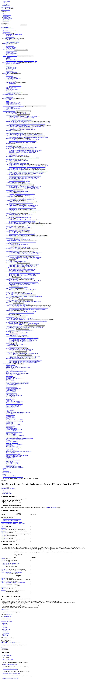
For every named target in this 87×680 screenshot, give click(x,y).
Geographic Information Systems (13, 240)
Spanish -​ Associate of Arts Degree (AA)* (18, 344)
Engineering (8, 215)
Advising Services (10, 52)
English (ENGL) (9, 400)
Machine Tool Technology (11, 271)
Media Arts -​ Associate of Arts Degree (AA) (18, 287)
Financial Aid (9, 57)
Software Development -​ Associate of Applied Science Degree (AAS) (24, 338)
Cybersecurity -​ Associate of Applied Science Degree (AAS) (22, 194)
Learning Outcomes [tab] (7, 493)
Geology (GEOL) (10, 416)
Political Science (9, 302)
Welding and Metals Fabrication (13, 358)
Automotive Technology (11, 138)
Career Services (9, 76)
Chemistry (8, 161)
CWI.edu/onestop (7, 618)
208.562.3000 (9, 614)
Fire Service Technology (11, 231)
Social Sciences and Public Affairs (13, 104)
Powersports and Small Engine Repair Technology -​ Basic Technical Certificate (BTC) (27, 309)
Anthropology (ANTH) (11, 369)
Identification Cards (10, 79)
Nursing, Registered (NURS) (12, 443)
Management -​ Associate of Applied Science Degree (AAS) (21, 278)
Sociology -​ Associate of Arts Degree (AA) (18, 335)
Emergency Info (6, 629)
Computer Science (10, 182)
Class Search (6, 21)
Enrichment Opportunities (8, 94)
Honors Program (9, 97)
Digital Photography (10, 200)
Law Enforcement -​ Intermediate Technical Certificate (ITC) (21, 270)
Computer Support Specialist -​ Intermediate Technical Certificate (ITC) (24, 188)
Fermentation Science (10, 228)
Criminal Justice (9, 190)
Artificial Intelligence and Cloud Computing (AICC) (17, 373)
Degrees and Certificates (11, 47)
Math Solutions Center (11, 87)
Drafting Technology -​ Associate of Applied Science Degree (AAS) (23, 205)
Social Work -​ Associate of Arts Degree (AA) (18, 332)
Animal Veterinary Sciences (12, 127)
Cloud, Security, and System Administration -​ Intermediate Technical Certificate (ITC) (27, 172)
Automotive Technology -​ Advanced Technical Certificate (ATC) (23, 141)
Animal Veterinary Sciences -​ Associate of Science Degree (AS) (22, 129)
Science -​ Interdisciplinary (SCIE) (13, 454)
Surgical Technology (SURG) (12, 463)
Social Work (8, 331)
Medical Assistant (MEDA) (12, 437)
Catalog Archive (6, 19)
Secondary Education (10, 322)
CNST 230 (3, 532)
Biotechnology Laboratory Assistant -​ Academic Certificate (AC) (22, 147)
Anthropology (9, 130)
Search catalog (4, 24)
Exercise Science (9, 226)
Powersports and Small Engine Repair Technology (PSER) (18, 451)
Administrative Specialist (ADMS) (13, 366)
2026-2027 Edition (7, 28)
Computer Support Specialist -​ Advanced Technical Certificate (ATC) (23, 187)
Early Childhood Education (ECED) (14, 395)
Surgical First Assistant (11, 348)
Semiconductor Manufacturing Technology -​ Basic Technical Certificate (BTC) (26, 327)
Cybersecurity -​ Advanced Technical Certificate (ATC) (20, 195)
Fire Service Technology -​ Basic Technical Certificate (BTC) (22, 234)
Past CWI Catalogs (7, 32)
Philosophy (8, 297)
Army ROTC (9, 96)
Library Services (12, 83)
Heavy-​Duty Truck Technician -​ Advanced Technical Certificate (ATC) (24, 258)
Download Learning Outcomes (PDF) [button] (11, 673)
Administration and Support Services (14, 34)
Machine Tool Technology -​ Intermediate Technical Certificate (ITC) (23, 274)
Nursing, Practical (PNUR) (12, 441)
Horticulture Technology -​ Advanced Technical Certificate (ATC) (23, 265)
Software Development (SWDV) (13, 460)
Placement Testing (10, 54)
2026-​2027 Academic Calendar (12, 40)
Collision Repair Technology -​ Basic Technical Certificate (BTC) (23, 178)
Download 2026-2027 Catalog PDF (11, 678)
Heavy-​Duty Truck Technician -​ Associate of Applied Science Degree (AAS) (25, 257)
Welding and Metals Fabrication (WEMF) (15, 467)
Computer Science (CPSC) (12, 387)
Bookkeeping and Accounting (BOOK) (14, 378)
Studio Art (8, 345)
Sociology (8, 334)
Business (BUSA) (10, 379)
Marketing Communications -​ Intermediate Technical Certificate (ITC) (24, 283)
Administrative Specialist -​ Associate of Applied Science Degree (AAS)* (24, 116)
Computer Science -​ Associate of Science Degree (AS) (20, 183)
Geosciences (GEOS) (10, 417)
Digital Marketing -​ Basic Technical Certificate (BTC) (20, 284)
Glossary (5, 469)
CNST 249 (3, 539)
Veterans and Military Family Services (14, 92)
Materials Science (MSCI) (11, 433)
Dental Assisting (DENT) (11, 393)
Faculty (4, 468)
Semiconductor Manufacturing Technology (15, 326)
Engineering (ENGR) (10, 399)
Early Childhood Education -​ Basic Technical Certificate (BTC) (22, 211)
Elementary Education (10, 213)
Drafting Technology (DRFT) (12, 394)
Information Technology (11, 81)
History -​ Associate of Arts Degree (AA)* (18, 261)
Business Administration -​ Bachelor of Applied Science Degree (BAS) (24, 157)
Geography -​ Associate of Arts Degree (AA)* (18, 244)
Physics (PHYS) (9, 449)
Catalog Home (6, 4)
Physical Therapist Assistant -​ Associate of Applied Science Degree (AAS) (25, 301)
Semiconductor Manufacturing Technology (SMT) (17, 455)
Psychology (8, 314)
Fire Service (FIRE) (10, 410)
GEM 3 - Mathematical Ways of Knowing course (11, 522)
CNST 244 (3, 538)
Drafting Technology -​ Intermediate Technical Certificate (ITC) (22, 208)
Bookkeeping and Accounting (12, 148)
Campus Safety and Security (12, 74)
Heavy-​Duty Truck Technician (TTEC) (14, 419)
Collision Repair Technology (12, 174)
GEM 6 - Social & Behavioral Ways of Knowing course (13, 523)
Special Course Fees (51, 507)
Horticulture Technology (11, 262)
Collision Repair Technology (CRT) (13, 384)
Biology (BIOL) (9, 376)
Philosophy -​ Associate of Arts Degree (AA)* (18, 298)
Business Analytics (10, 159)
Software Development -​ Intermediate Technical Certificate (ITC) (23, 340)
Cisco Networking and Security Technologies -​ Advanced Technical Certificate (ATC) (27, 167)
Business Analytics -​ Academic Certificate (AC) (19, 160)
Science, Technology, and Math (13, 103)
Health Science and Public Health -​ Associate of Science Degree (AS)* (24, 249)
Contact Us (5, 631)
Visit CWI (8, 10)
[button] (8, 488)
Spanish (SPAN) (9, 461)
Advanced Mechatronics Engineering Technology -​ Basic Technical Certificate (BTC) (27, 124)
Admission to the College (11, 51)
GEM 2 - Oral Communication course (11, 520)
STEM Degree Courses (11, 109)
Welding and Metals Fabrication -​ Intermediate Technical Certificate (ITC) (24, 361)
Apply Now (3, 10)
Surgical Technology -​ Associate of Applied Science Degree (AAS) (23, 353)
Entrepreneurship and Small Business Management (17, 223)
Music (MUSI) (9, 440)
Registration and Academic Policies (10, 62)
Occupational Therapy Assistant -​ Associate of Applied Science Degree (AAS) (25, 296)
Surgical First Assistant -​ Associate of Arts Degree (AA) (21, 349)
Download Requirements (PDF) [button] (10, 664)
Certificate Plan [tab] (6, 492)
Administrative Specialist (11, 115)
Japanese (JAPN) (9, 427)
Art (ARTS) (8, 372)
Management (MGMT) (11, 430)
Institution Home (6, 5)
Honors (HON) (9, 423)
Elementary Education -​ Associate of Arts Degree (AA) (20, 214)
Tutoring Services (12, 84)
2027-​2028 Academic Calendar (12, 42)
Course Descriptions (7, 363)
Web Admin (5, 635)
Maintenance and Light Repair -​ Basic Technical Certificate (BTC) (23, 142)
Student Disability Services (12, 89)
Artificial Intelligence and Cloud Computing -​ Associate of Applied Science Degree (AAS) (28, 137)
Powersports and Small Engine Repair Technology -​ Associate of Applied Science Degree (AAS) (29, 306)
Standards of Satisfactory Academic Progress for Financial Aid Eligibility (21, 61)
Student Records (9, 71)
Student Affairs (9, 88)
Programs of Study (7, 15)
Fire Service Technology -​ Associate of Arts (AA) (19, 232)
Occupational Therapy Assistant (13, 294)
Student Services (6, 73)
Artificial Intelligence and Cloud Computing (15, 135)
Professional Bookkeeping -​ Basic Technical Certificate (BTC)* (22, 152)
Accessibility (6, 633)
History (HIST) (9, 422)
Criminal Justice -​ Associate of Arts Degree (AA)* (19, 191)
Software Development (11, 336)
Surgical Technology (10, 352)
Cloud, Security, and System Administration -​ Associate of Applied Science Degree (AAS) (28, 170)
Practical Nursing (9, 310)
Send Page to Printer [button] (7, 655)
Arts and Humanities (10, 99)
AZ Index (5, 2)
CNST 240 (3, 535)
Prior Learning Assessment (11, 67)
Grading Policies (9, 64)
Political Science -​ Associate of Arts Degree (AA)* (19, 304)
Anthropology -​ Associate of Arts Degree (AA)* (19, 131)
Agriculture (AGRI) (10, 368)
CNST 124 (3, 526)
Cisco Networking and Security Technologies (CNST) (17, 382)
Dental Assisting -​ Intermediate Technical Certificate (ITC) (21, 199)
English (7, 218)
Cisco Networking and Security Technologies (15, 164)
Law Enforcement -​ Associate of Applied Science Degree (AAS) (22, 269)
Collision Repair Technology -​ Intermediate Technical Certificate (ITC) (24, 177)
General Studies (9, 238)
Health (7, 101)
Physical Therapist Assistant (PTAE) (14, 447)
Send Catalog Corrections (6, 621)
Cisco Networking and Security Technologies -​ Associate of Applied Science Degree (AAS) (28, 165)
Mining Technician (10, 292)
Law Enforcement (10, 267)
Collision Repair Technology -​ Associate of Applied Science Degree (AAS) (25, 176)
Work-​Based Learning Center (12, 93)
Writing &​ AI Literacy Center (15, 86)
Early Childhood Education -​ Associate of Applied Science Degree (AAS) (24, 210)
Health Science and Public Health (13, 248)
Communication (9, 179)
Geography (8, 243)
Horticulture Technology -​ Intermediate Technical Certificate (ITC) (23, 266)
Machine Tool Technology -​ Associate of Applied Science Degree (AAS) (24, 273)
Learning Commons (10, 82)
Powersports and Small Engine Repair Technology (17, 305)
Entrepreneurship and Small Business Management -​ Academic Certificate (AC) (26, 224)
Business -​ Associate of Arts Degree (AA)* (18, 155)
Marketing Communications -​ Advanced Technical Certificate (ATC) (23, 282)
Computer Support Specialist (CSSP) (14, 388)
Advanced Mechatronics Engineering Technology (16, 121)
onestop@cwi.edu (7, 616)
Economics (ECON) (10, 396)
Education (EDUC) (10, 398)
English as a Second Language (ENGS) (14, 401)
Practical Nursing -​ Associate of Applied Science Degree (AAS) (22, 311)
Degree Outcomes (10, 46)
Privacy (5, 634)
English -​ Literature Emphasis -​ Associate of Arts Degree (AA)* (22, 221)
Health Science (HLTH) (11, 418)
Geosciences (8, 245)
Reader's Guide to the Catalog (9, 30)
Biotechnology (9, 146)
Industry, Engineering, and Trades (13, 102)
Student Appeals (9, 69)
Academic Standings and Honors (13, 63)
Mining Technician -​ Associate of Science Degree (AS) (20, 293)
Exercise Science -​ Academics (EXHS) (14, 404)
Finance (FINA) (9, 408)
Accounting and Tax (10, 112)
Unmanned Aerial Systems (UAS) (13, 466)
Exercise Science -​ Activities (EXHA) (14, 405)
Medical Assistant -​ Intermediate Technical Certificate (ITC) (21, 290)
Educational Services (10, 48)
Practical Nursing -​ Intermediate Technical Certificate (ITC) (21, 313)
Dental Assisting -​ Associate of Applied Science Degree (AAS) (22, 197)
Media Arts (8, 285)
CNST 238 (3, 534)
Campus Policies (9, 44)
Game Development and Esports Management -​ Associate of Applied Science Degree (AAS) (28, 236)
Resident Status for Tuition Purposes (14, 59)
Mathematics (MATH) (10, 434)
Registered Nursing (10, 317)
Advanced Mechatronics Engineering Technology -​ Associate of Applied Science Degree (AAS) (29, 122)
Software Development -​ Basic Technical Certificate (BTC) (21, 341)
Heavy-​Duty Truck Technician (12, 256)
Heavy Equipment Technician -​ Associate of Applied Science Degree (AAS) (25, 252)
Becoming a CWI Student (8, 49)
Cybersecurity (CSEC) (11, 391)
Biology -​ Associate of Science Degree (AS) (18, 144)
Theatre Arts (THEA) (10, 465)
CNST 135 (3, 531)
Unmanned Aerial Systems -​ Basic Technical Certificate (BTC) (22, 357)
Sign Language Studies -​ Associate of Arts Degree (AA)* (21, 330)
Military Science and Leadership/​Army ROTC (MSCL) (18, 439)
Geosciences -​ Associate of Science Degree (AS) (19, 247)
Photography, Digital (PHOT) (12, 446)
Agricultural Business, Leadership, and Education (16, 125)
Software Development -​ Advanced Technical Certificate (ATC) (22, 339)
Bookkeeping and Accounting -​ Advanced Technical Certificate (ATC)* (24, 151)
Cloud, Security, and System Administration (15, 169)
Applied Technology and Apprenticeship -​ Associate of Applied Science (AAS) (26, 134)
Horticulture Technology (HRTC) (13, 424)
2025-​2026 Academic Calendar (12, 39)
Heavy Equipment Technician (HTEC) (14, 421)
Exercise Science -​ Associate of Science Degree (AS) (20, 227)
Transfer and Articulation (11, 72)
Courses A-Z (6, 16)
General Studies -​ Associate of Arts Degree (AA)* (19, 239)
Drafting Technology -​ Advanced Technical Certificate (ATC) (22, 206)
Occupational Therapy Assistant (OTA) (14, 444)
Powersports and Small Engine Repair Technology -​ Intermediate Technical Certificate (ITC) (28, 308)
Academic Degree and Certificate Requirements (13, 106)
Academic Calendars (7, 38)
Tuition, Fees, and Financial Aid (10, 56)
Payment (8, 58)
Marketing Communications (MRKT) (14, 432)
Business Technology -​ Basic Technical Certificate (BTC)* (21, 117)
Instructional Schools (7, 98)
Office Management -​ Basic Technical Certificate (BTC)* (21, 120)
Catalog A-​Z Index (7, 472)
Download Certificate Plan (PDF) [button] (10, 669)
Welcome (5, 33)
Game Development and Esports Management (16, 235)
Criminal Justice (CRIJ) (11, 390)
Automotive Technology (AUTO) (13, 374)
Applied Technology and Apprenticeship (14, 133)
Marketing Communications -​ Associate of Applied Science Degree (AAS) (25, 280)
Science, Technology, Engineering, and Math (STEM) (17, 319)
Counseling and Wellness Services (13, 78)
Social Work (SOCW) (10, 457)
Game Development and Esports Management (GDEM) (18, 412)
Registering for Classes (11, 68)
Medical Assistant (10, 288)
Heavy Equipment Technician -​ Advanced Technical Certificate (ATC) (24, 253)
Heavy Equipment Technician (12, 251)
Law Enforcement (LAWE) (12, 428)
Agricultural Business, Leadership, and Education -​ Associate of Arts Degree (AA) (26, 126)
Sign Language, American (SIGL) (13, 456)
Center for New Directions (11, 77)
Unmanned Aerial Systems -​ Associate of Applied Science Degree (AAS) (24, 356)
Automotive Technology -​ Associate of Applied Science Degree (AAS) (24, 139)
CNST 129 (3, 529)
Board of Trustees (10, 35)
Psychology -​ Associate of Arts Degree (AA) (18, 315)
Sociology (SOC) (9, 458)
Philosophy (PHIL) (10, 445)
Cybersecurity (9, 192)
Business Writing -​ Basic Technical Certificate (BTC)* (20, 118)
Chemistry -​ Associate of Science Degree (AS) (19, 163)
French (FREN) (9, 411)
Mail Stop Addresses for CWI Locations (10, 642)
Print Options (3, 480)
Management (9, 276)
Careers (5, 630)
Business (8, 153)
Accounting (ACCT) (10, 365)
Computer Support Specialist (12, 185)
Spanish (7, 343)
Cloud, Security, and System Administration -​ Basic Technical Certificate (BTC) (26, 173)
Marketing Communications (12, 279)
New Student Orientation (11, 53)
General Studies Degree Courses (13, 108)
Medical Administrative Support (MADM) (15, 435)
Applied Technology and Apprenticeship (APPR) (16, 371)
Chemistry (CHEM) (10, 380)
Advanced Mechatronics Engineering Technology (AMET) (18, 367)
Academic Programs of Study (9, 111)
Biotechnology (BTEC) (11, 377)
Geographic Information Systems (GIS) (14, 413)
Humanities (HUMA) (10, 426)
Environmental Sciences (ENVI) (13, 402)
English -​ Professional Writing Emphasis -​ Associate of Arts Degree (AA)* (25, 222)
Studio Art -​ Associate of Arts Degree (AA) (18, 347)
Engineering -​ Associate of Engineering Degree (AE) (20, 217)
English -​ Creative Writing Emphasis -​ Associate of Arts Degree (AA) (23, 219)
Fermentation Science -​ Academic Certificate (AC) (19, 230)
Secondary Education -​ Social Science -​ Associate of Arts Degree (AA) (24, 323)
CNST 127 (3, 528)
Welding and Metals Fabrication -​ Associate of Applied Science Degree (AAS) (25, 360)
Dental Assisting (9, 196)
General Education (7, 17)
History (7, 260)
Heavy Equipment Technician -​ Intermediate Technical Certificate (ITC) (24, 255)
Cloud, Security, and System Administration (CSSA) (17, 383)
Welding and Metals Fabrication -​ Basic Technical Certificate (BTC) (23, 362)
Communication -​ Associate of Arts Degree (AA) (19, 181)
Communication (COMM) (11, 385)
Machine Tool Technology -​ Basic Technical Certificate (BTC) (22, 275)
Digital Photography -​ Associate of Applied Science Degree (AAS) (23, 201)
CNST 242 (3, 537)
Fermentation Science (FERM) (12, 406)
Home (4, 474)
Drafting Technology (10, 204)
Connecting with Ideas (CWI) (12, 389)
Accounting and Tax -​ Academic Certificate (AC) (19, 113)
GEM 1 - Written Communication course (12, 519)
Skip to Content (6, 1)
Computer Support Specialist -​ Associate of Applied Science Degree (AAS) (25, 186)
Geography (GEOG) (10, 415)
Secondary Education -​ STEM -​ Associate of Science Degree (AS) (23, 324)
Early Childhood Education (12, 209)
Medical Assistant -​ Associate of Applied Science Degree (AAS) (22, 289)
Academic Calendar (7, 18)
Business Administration (11, 156)
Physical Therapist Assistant (12, 300)
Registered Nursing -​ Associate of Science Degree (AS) (20, 318)
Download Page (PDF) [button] (8, 659)
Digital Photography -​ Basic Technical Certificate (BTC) (21, 203)
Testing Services (9, 90)
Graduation (8, 66)
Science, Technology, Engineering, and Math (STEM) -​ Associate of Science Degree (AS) (28, 321)
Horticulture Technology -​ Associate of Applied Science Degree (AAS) (24, 264)
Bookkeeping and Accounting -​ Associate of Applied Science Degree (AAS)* (25, 150)
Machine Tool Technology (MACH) (14, 429)
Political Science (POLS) (11, 450)
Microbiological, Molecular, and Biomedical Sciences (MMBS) (19, 438)
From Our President (10, 37)
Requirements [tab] (6, 490)
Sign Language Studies (11, 328)
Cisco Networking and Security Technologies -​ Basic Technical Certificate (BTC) (26, 168)
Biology (7, 143)
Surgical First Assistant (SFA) (12, 462)
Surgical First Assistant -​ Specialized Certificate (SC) (20, 350)
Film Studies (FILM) (10, 407)
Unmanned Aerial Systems (11, 354)
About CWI (5, 43)
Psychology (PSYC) (10, 452)
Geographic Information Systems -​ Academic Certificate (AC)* (22, 242)
